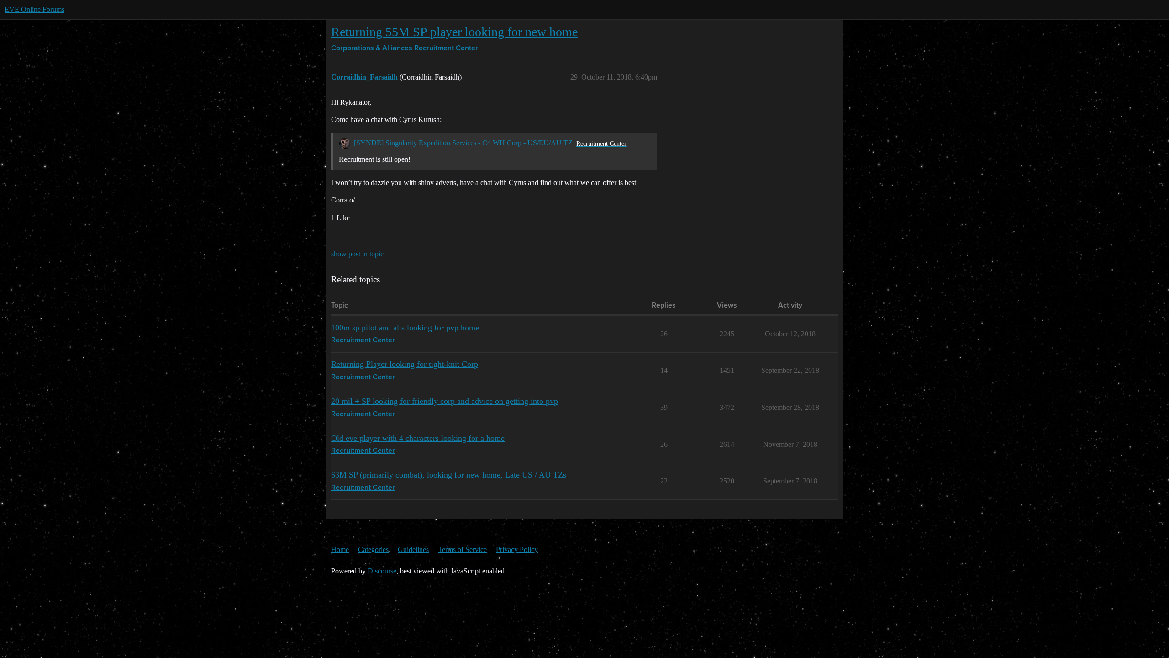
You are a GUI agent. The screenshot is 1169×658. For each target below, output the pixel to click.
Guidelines (413, 549)
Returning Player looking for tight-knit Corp (404, 364)
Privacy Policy (517, 549)
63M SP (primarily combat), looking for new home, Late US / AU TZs (448, 474)
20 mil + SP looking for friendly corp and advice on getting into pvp (444, 401)
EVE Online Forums (34, 9)
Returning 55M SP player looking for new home (454, 32)
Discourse (382, 571)
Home (340, 549)
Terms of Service (462, 549)
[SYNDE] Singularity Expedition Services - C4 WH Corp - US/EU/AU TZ (463, 143)
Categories (373, 549)
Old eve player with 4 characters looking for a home (418, 438)
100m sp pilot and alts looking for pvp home (405, 327)
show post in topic (357, 254)
